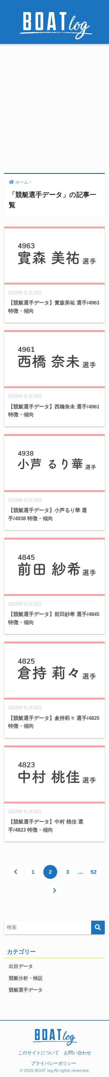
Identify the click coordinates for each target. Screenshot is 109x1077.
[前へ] (16, 872)
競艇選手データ (26, 989)
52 (94, 872)
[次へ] (54, 891)
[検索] (98, 927)
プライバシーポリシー (53, 1063)
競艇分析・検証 (26, 978)
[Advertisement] (54, 108)
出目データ (21, 966)
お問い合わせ (77, 1052)
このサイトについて (38, 1052)
